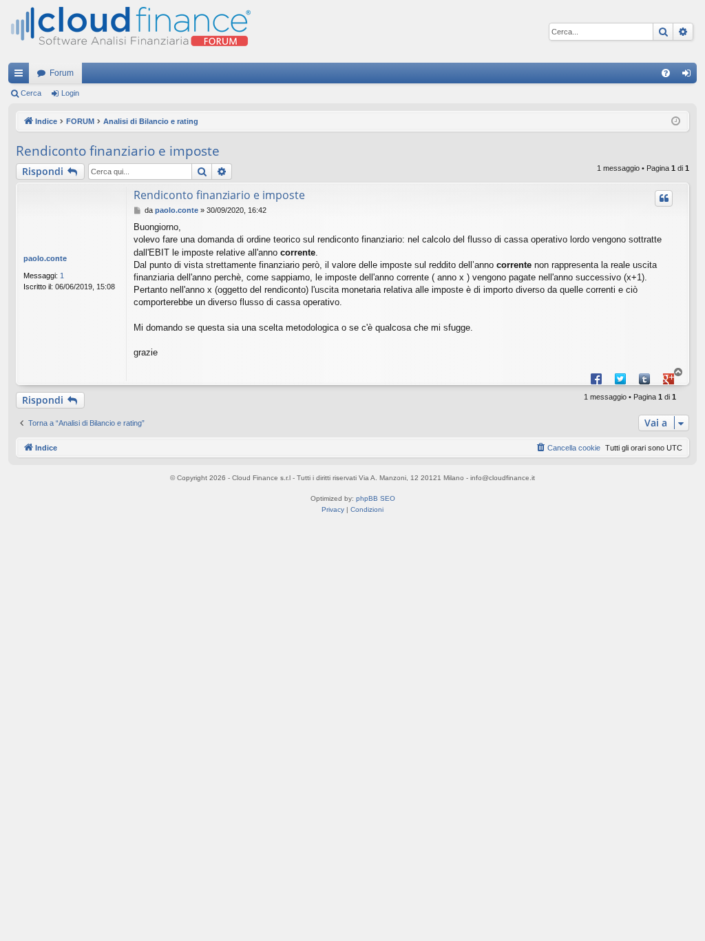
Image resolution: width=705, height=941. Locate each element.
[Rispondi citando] (664, 198)
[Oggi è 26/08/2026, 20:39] (675, 122)
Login (70, 93)
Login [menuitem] (689, 75)
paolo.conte (45, 258)
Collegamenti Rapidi (21, 75)
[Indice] (129, 31)
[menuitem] (665, 73)
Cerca (31, 93)
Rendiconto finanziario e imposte (118, 151)
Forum (62, 73)
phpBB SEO (375, 498)
